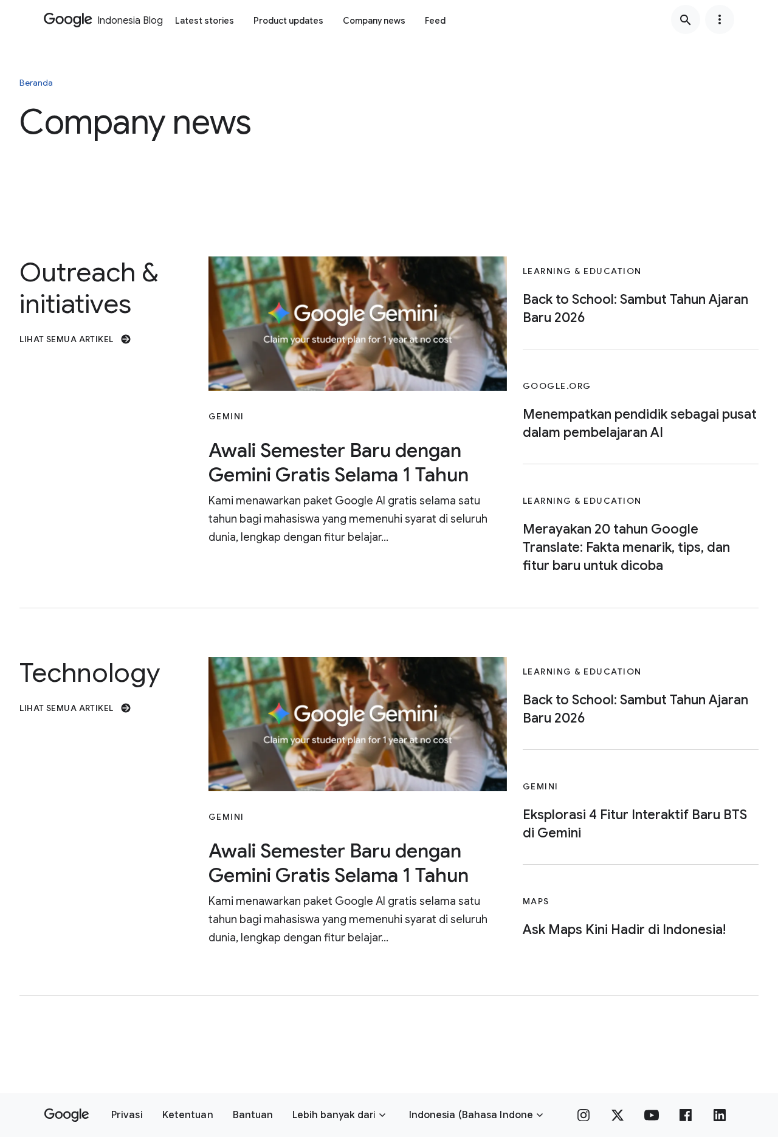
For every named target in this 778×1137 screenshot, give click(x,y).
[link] (106, 339)
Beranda (36, 82)
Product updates (288, 20)
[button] (127, 1115)
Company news (374, 20)
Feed (435, 20)
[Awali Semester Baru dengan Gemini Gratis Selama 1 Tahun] (357, 323)
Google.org (557, 385)
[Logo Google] (66, 1115)
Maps (536, 901)
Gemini (226, 416)
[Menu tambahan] (719, 19)
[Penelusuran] (685, 19)
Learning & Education (582, 271)
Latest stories (204, 20)
